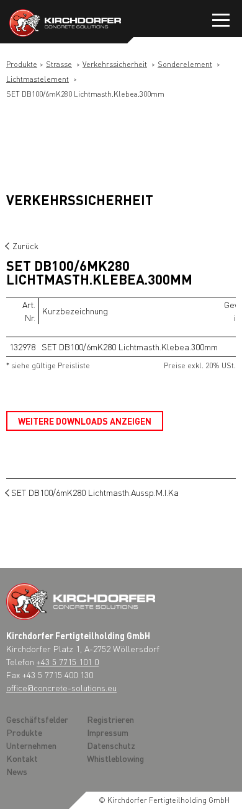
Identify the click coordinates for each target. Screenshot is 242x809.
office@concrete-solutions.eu (61, 687)
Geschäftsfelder (37, 719)
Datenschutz (111, 745)
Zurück (25, 245)
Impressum (107, 732)
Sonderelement (185, 64)
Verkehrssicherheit (115, 64)
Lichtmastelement (37, 79)
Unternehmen (31, 745)
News (16, 771)
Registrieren (110, 719)
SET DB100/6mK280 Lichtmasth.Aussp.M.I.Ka (95, 492)
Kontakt (22, 758)
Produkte (21, 64)
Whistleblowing (115, 758)
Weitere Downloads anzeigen (84, 421)
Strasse (59, 64)
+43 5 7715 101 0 (68, 661)
